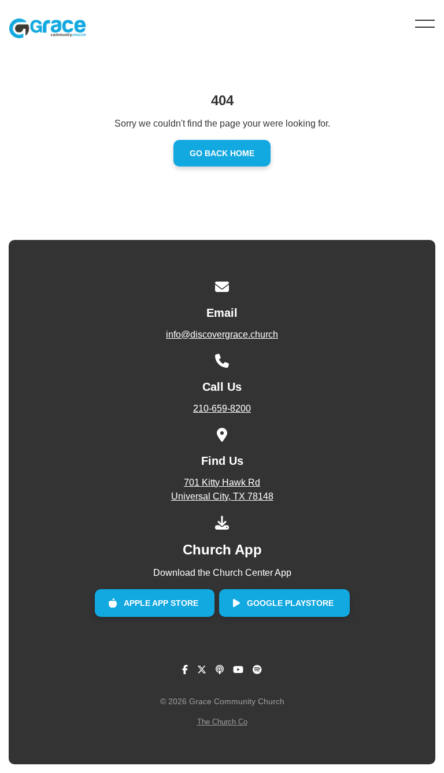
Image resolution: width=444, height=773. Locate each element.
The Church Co (222, 721)
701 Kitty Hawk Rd (222, 489)
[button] (425, 24)
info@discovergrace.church (222, 334)
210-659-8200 (222, 408)
